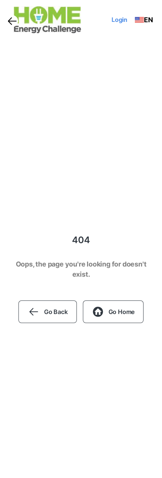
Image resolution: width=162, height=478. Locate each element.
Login (119, 19)
